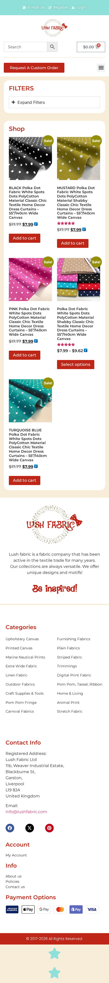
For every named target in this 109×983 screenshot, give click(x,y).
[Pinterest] (49, 828)
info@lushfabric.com (26, 811)
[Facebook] (10, 828)
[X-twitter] (29, 828)
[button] (101, 68)
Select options (75, 364)
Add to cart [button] (24, 238)
